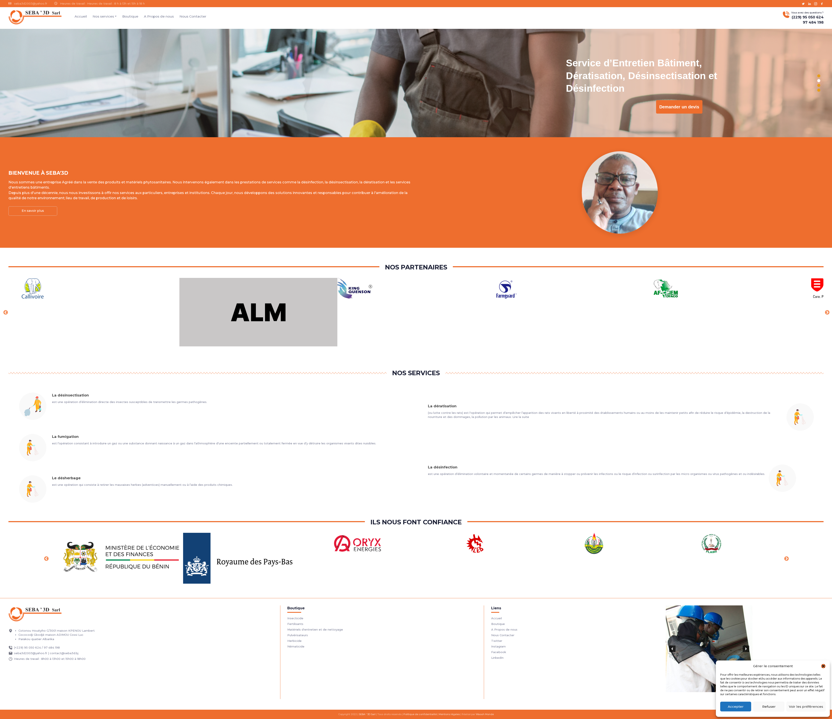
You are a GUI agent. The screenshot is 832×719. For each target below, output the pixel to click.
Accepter (736, 706)
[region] (416, 83)
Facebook (498, 652)
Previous (5, 312)
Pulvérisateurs (297, 635)
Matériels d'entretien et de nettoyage (315, 629)
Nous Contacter (192, 16)
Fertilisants (295, 624)
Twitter (496, 640)
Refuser (769, 706)
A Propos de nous (159, 16)
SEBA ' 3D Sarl (367, 714)
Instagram (498, 646)
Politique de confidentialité (420, 714)
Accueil (81, 16)
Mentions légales (449, 714)
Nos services (103, 16)
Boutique (130, 16)
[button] (823, 666)
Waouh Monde (485, 714)
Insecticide (295, 618)
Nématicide (295, 646)
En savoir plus (33, 211)
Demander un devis (488, 106)
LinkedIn (497, 657)
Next (827, 312)
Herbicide (294, 640)
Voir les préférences (806, 706)
